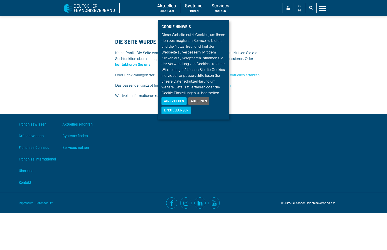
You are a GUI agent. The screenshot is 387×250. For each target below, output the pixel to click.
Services (220, 8)
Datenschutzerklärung (191, 81)
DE (299, 10)
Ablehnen (199, 101)
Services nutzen (75, 147)
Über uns (26, 170)
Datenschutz (44, 203)
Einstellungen (176, 110)
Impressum (26, 203)
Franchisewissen (32, 124)
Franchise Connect (34, 147)
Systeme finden (75, 135)
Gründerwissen (31, 135)
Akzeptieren (174, 101)
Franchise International (37, 159)
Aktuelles (166, 8)
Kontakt (25, 182)
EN (299, 6)
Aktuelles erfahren (245, 74)
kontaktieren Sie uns (132, 64)
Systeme (193, 8)
